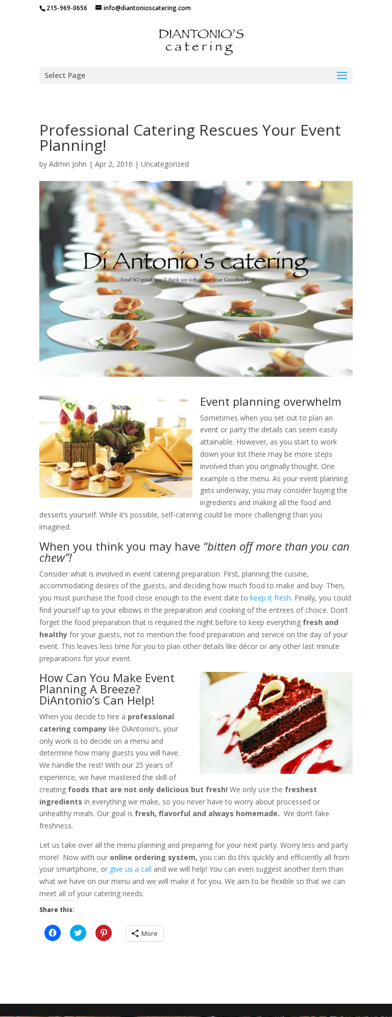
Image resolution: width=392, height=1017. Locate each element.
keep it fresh (270, 598)
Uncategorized (165, 164)
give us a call (131, 869)
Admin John (68, 164)
